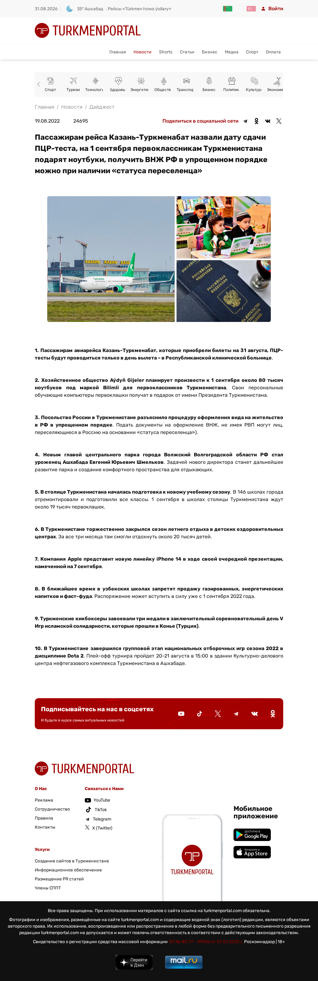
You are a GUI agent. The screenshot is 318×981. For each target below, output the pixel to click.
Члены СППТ (48, 888)
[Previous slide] (39, 84)
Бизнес (209, 52)
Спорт (252, 52)
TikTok (101, 809)
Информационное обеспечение (68, 870)
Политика (231, 89)
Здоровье (118, 89)
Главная (117, 52)
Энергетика (141, 89)
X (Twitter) (102, 828)
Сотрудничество (52, 809)
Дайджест (102, 107)
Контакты (45, 827)
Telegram (102, 819)
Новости (143, 52)
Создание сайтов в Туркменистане (72, 861)
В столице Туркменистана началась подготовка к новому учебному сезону (135, 492)
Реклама (44, 800)
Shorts (165, 52)
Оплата (273, 52)
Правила (44, 818)
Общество (163, 89)
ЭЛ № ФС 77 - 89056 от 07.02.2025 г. (206, 941)
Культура (254, 89)
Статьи (187, 52)
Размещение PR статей (59, 879)
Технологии (95, 89)
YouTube (101, 800)
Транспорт (186, 89)
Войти (275, 8)
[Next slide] (278, 84)
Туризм (73, 89)
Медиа (231, 52)
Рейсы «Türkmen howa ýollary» (139, 8)
